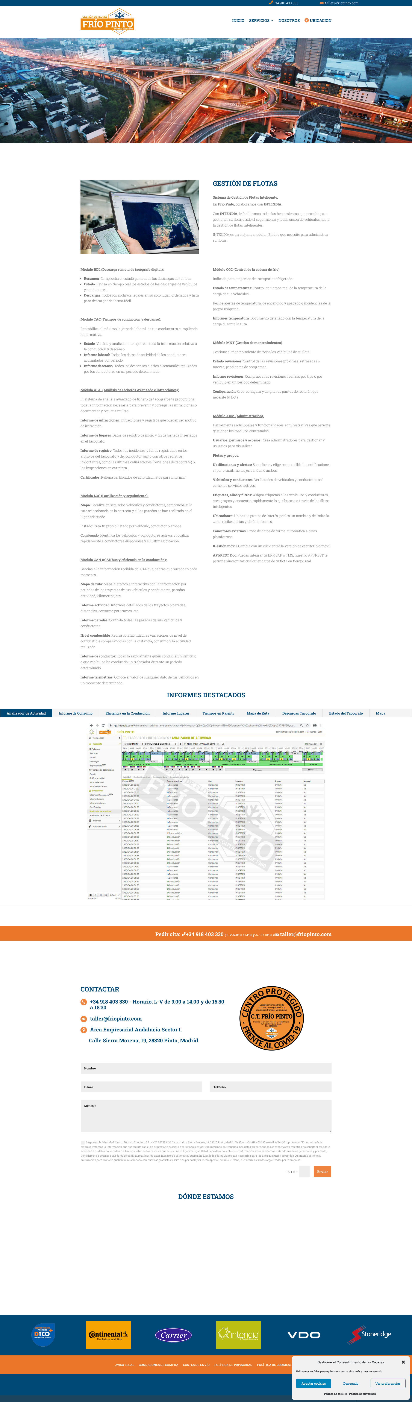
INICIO (238, 20)
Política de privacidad (362, 1393)
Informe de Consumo (75, 713)
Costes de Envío (196, 1365)
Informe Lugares (176, 713)
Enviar (322, 1171)
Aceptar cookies (313, 1383)
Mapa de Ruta (258, 713)
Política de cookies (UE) (277, 1365)
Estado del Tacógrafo (346, 713)
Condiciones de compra (158, 1365)
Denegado (350, 1383)
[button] (403, 1362)
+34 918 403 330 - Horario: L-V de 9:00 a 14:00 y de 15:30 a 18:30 (157, 1004)
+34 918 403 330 (285, 3)
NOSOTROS (289, 20)
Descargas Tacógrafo (299, 713)
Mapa (380, 713)
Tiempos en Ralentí (218, 713)
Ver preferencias (388, 1383)
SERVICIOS (259, 20)
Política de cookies (335, 1393)
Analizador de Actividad (26, 713)
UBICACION (321, 20)
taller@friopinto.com (342, 3)
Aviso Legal (124, 1365)
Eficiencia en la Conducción (128, 713)
